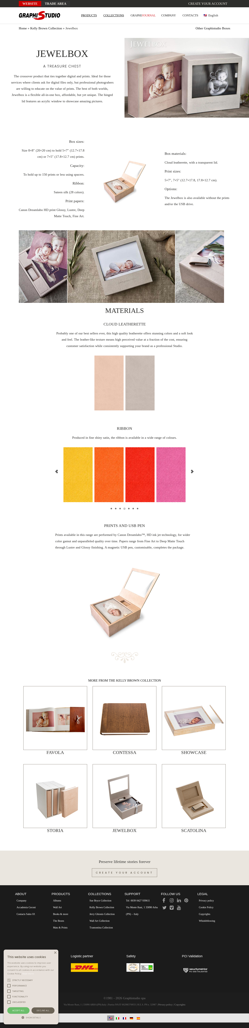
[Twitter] (164, 908)
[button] (31, 1018)
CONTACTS (190, 15)
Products (61, 894)
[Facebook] (163, 901)
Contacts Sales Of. (26, 914)
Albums (57, 900)
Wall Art (57, 907)
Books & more (60, 914)
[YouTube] (179, 908)
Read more (28, 973)
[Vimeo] (172, 908)
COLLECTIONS (113, 15)
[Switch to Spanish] (138, 1018)
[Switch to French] (124, 1018)
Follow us (170, 894)
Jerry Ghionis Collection (102, 914)
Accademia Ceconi (26, 907)
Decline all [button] (43, 1010)
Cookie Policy (206, 907)
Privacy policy (206, 900)
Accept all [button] (18, 1010)
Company (21, 900)
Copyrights (204, 914)
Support (132, 894)
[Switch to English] (110, 1018)
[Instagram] (172, 901)
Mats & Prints (60, 927)
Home (23, 28)
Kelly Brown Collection (46, 28)
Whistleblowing (207, 921)
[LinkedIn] (179, 901)
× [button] (55, 952)
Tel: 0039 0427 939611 (138, 900)
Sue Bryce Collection (100, 900)
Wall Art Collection (100, 921)
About (20, 894)
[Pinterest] (186, 901)
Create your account (207, 3)
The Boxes (58, 921)
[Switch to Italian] (117, 1018)
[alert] (31, 987)
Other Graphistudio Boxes (213, 28)
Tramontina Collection (101, 927)
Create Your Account (124, 872)
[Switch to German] (131, 1018)
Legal (202, 894)
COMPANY (168, 15)
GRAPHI (143, 15)
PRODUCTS (89, 15)
